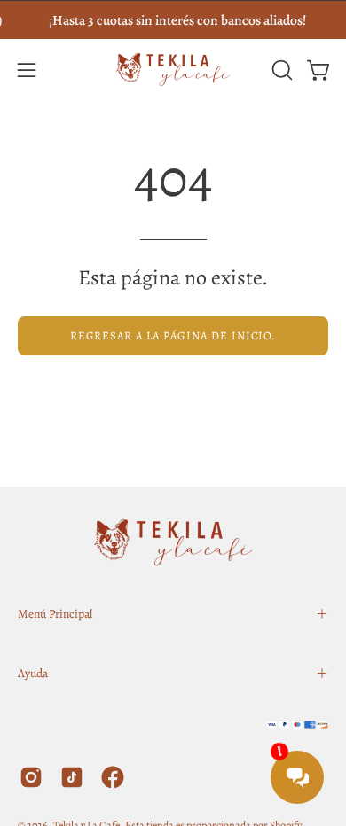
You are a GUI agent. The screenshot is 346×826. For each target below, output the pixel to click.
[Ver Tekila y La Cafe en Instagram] (31, 777)
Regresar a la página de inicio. (173, 335)
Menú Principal (55, 613)
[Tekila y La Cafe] (173, 69)
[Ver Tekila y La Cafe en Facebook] (112, 777)
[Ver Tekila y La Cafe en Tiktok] (72, 777)
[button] (280, 70)
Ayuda (33, 673)
